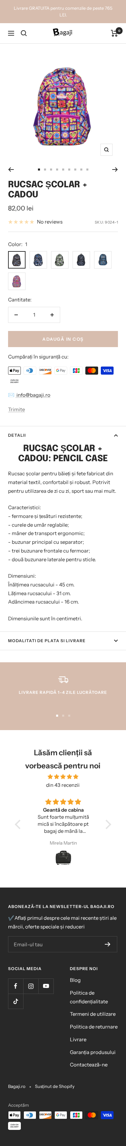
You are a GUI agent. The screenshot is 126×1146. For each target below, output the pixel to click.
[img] (63, 776)
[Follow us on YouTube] (45, 986)
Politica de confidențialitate (89, 997)
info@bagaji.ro (32, 395)
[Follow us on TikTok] (15, 1001)
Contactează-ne (89, 1064)
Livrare (78, 1039)
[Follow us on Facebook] (15, 986)
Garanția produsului (93, 1052)
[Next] (115, 169)
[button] (19, 824)
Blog (75, 980)
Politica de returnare (94, 1026)
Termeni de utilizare (93, 1014)
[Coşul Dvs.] (114, 33)
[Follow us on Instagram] (30, 986)
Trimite (16, 409)
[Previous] (11, 169)
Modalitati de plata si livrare (47, 640)
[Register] (108, 944)
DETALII (17, 435)
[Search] (24, 33)
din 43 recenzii (63, 785)
